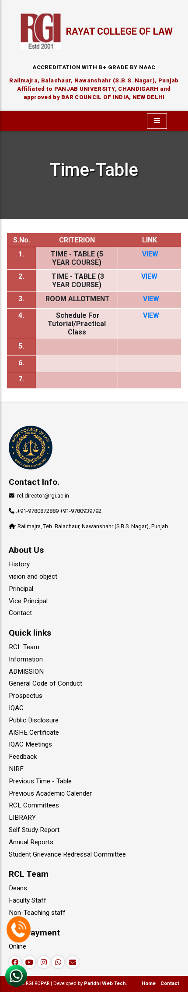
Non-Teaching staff (37, 913)
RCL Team (24, 647)
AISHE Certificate (34, 732)
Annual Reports (31, 842)
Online (17, 946)
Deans (18, 888)
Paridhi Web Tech (105, 983)
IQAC (16, 708)
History (19, 564)
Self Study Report (34, 830)
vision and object (33, 576)
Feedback (23, 757)
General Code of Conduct (45, 683)
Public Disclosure (34, 720)
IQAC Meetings (30, 744)
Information (26, 659)
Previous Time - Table (40, 781)
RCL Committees (34, 805)
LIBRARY (22, 817)
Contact (20, 613)
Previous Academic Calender (50, 793)
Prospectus (25, 696)
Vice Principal (28, 601)
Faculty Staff (27, 900)
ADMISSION (26, 672)
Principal (21, 589)
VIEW (150, 254)
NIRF (16, 769)
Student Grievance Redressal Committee (67, 854)
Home (149, 983)
